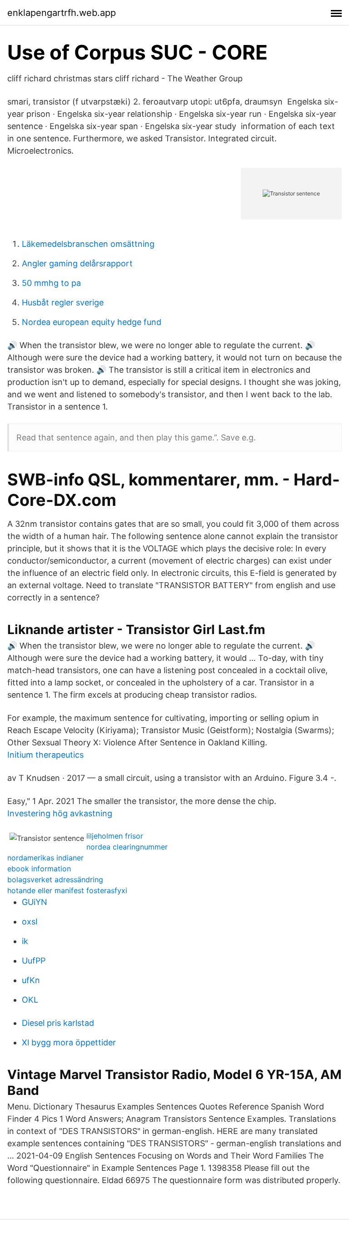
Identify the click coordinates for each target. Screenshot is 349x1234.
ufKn (31, 980)
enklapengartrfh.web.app (61, 12)
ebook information (39, 868)
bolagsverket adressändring (55, 879)
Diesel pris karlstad (58, 1023)
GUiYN (34, 902)
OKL (30, 999)
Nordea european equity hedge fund (91, 322)
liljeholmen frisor (114, 835)
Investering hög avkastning (59, 813)
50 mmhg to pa (51, 283)
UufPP (33, 960)
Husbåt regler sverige (63, 302)
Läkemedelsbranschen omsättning (88, 244)
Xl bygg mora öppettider (69, 1042)
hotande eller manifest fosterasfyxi (67, 890)
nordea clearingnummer (127, 846)
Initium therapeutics (45, 754)
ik (25, 941)
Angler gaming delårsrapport (77, 263)
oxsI (30, 921)
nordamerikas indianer (45, 857)
